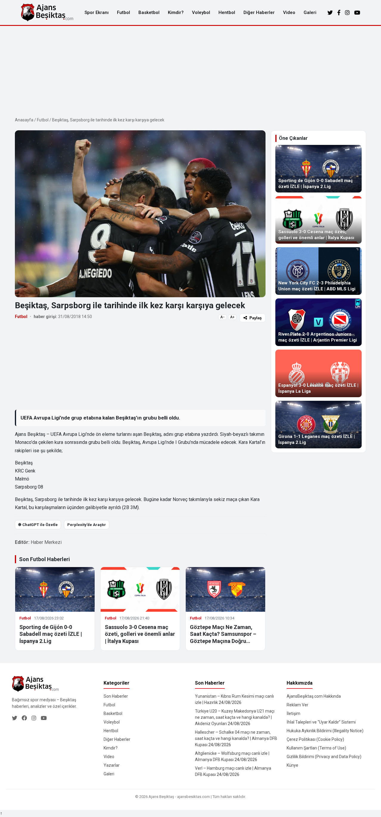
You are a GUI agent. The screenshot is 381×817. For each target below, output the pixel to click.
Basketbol (149, 12)
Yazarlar (112, 765)
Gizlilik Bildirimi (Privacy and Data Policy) (324, 756)
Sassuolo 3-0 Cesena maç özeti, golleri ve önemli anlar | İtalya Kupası (140, 634)
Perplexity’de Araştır (86, 524)
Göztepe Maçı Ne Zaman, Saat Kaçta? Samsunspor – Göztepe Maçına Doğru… (223, 634)
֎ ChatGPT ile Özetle (38, 524)
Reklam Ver (297, 704)
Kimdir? (176, 12)
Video (289, 12)
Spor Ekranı (97, 12)
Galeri (310, 12)
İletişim (293, 713)
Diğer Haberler (259, 12)
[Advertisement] (190, 70)
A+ (232, 317)
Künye (292, 765)
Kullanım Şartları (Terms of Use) (316, 748)
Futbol (123, 12)
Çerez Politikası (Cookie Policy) (315, 739)
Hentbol (226, 12)
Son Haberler (116, 696)
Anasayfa (24, 120)
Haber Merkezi (46, 542)
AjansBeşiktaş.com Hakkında (314, 696)
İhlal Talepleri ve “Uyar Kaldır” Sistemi (321, 722)
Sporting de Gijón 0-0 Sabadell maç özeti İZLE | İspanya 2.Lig (50, 634)
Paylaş (255, 318)
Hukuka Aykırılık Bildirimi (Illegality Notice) (325, 730)
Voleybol (201, 12)
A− (222, 317)
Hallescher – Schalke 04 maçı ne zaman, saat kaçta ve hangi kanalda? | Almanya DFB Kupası (236, 738)
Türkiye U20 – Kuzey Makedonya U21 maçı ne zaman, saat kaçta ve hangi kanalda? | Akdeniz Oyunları (234, 717)
